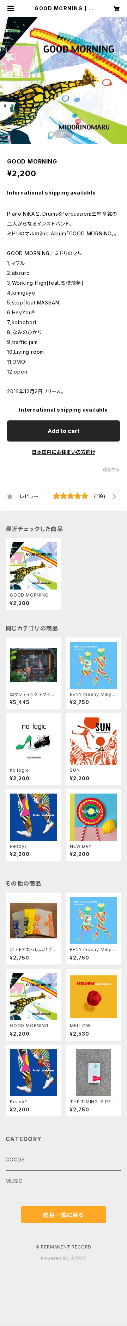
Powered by (56, 1258)
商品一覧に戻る (63, 1215)
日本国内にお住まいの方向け (63, 452)
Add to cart (64, 430)
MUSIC (14, 1181)
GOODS (15, 1159)
